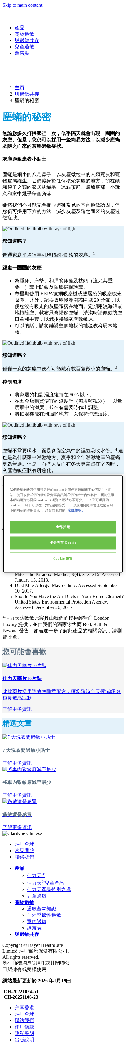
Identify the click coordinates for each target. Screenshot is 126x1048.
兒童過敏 (24, 46)
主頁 (19, 87)
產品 (19, 27)
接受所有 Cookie (63, 543)
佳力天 (36, 875)
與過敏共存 (27, 40)
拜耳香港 (24, 1007)
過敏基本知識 (41, 908)
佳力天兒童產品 (45, 883)
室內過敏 (36, 921)
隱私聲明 (24, 1033)
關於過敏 (24, 34)
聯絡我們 (24, 856)
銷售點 (22, 53)
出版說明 (24, 1039)
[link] (17, 709)
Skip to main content (22, 5)
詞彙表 (34, 927)
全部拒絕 (63, 527)
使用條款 (24, 1026)
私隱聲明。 (76, 510)
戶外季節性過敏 (44, 915)
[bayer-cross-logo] (11, 77)
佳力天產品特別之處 (49, 889)
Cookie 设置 (63, 559)
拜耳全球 (24, 844)
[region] (63, 524)
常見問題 (24, 850)
